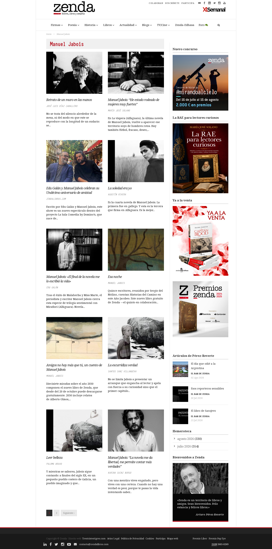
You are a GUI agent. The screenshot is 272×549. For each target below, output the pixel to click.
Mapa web (172, 538)
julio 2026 (184, 446)
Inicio (48, 34)
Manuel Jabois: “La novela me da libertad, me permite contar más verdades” (130, 462)
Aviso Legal (113, 538)
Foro (202, 25)
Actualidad (127, 25)
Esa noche (115, 276)
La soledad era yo (120, 188)
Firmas (55, 25)
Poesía (72, 25)
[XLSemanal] (214, 9)
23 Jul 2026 (197, 420)
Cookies (150, 538)
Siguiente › (69, 513)
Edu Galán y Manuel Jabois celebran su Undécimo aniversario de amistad (72, 190)
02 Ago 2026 (197, 377)
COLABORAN (156, 3)
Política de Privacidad (132, 538)
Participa (160, 538)
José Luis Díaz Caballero (61, 106)
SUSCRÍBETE (172, 3)
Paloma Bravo (54, 463)
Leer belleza (54, 457)
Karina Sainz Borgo (119, 472)
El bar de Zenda (200, 373)
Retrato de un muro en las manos (69, 99)
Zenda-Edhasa (184, 25)
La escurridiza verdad (122, 365)
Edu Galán (52, 287)
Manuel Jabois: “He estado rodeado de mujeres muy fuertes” (133, 101)
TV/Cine (162, 25)
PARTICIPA (188, 3)
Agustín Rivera (117, 194)
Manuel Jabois (116, 283)
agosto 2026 (185, 439)
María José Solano (119, 110)
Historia (90, 25)
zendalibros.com (56, 198)
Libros (107, 25)
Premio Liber (200, 538)
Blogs (145, 25)
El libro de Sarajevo (203, 410)
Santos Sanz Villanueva (122, 371)
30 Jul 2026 (197, 398)
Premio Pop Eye (217, 538)
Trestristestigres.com (93, 538)
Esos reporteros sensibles (207, 388)
